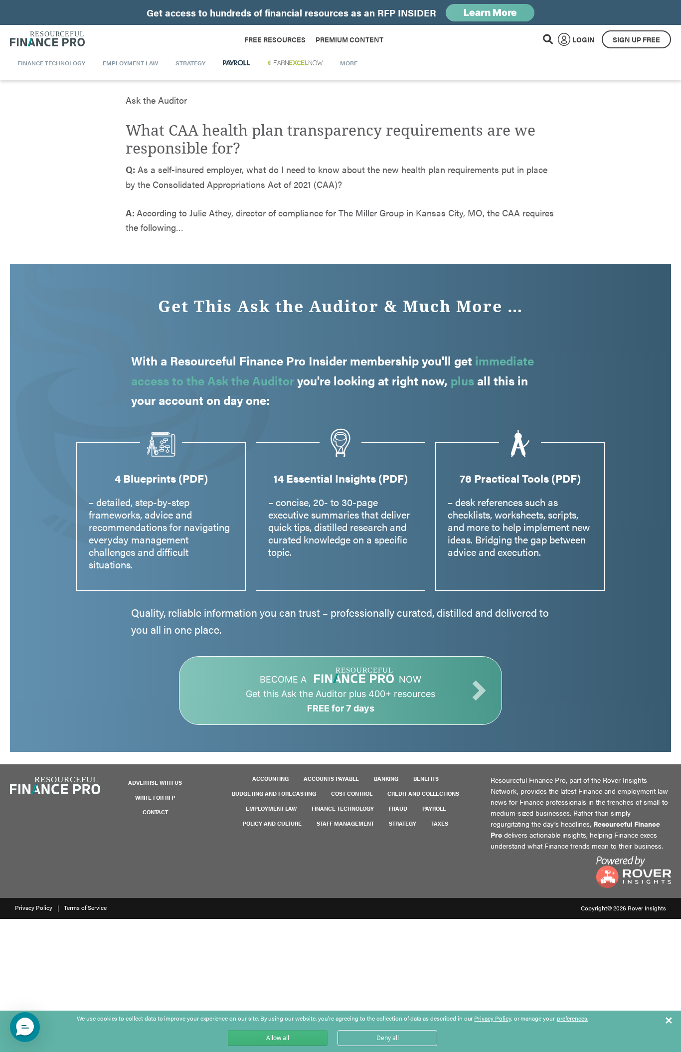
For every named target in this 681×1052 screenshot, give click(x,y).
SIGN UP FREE (636, 39)
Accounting (270, 778)
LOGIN (583, 39)
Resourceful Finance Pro (47, 39)
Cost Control (351, 793)
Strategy (402, 823)
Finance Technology (343, 808)
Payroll (434, 808)
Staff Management (345, 823)
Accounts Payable (331, 778)
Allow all (277, 1038)
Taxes (439, 823)
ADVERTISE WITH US (155, 782)
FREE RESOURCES (275, 39)
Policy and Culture (272, 823)
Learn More (490, 12)
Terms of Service (85, 907)
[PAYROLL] (236, 63)
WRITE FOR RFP (155, 797)
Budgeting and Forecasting (274, 793)
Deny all (387, 1038)
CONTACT (155, 812)
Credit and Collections (423, 793)
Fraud (398, 808)
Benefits (426, 778)
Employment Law (271, 808)
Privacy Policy (33, 907)
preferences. (572, 1019)
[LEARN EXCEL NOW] (295, 63)
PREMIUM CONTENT (349, 39)
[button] (25, 1027)
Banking (386, 778)
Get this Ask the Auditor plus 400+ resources (340, 694)
